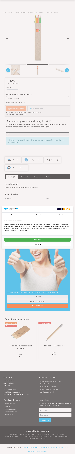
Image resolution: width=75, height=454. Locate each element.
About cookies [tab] (37, 215)
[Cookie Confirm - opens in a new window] (63, 209)
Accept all (37, 239)
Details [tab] (61, 215)
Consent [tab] (13, 215)
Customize (37, 244)
